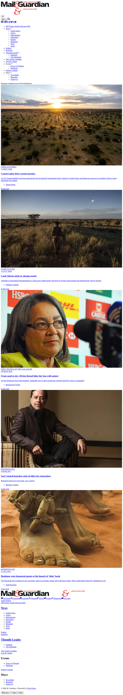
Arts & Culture (6, 653)
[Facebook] (2, 22)
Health (8, 622)
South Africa (10, 613)
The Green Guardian (9, 651)
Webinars (9, 666)
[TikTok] (10, 22)
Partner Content (7, 670)
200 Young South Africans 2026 (13, 603)
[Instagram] (4, 22)
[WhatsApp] (13, 22)
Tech (7, 626)
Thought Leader (11, 639)
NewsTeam (31, 688)
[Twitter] (11, 22)
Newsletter (10, 680)
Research (9, 682)
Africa (8, 615)
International (10, 617)
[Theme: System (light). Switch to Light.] (4, 19)
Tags (3, 601)
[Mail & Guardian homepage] (61, 8)
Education (9, 620)
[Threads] (8, 22)
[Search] (9, 20)
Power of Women (12, 663)
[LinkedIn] (6, 22)
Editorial (9, 645)
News (4, 607)
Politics (3, 632)
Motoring (9, 624)
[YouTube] (15, 22)
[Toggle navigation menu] (2, 16)
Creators (8, 601)
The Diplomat (11, 647)
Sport (8, 628)
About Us (9, 684)
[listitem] (5, 598)
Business (4, 634)
